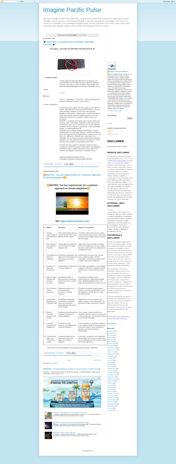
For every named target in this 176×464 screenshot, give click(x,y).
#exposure (69, 355)
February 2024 (111, 393)
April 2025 (110, 364)
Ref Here (62, 93)
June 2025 (110, 360)
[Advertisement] (122, 45)
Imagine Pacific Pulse (72, 9)
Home (68, 360)
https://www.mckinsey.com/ (74, 221)
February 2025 (111, 368)
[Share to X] (69, 164)
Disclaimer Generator (120, 318)
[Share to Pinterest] (73, 164)
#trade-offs (88, 355)
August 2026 (110, 331)
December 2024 (111, 373)
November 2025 (111, 350)
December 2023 (111, 398)
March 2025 (110, 366)
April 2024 (110, 389)
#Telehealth (87, 166)
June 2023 (110, 410)
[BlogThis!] (67, 164)
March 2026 (110, 341)
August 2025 (110, 356)
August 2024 (110, 381)
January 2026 (111, 345)
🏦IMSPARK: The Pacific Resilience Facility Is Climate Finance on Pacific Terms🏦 (71, 369)
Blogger (91, 451)
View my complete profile (114, 111)
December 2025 (111, 348)
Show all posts (82, 35)
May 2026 (110, 337)
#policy (82, 166)
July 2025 (110, 358)
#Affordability (56, 166)
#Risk (84, 355)
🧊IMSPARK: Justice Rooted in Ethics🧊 (64, 432)
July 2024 (110, 383)
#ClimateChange (62, 355)
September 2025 (112, 354)
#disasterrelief (63, 166)
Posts (111, 131)
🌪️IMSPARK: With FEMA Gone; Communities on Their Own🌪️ (70, 412)
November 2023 (111, 400)
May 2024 (110, 387)
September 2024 (112, 379)
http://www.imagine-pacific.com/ (119, 161)
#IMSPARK (77, 166)
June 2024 (110, 385)
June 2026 (110, 335)
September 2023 (112, 404)
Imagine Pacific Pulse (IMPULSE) (118, 71)
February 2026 (111, 343)
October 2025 (111, 352)
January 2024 (111, 395)
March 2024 (110, 391)
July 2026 (110, 333)
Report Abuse (112, 323)
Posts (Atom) (54, 363)
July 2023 (110, 408)
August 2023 (110, 406)
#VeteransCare (94, 166)
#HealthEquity (70, 166)
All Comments (114, 134)
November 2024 (111, 375)
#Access (50, 166)
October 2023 (111, 402)
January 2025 (111, 370)
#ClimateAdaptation (52, 355)
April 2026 (110, 339)
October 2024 (111, 377)
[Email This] (65, 164)
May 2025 (110, 362)
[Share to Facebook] (71, 164)
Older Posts (97, 360)
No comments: (58, 164)
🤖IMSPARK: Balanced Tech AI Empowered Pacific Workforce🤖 (71, 422)
